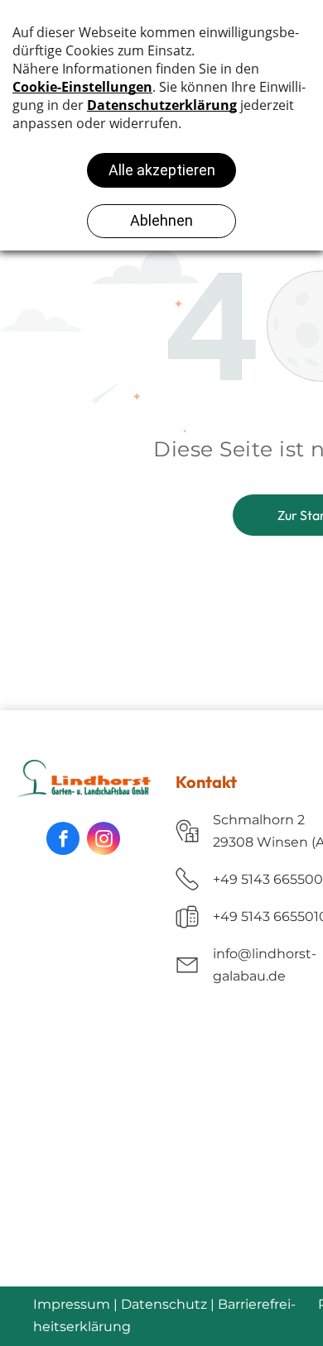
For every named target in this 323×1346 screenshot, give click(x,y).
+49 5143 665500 (268, 879)
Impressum (71, 1304)
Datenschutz (164, 1304)
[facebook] (63, 838)
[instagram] (103, 838)
